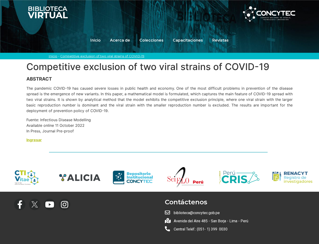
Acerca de (120, 40)
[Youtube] (49, 204)
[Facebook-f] (19, 204)
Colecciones (151, 40)
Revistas (220, 40)
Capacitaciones (188, 40)
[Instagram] (64, 204)
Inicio (95, 40)
